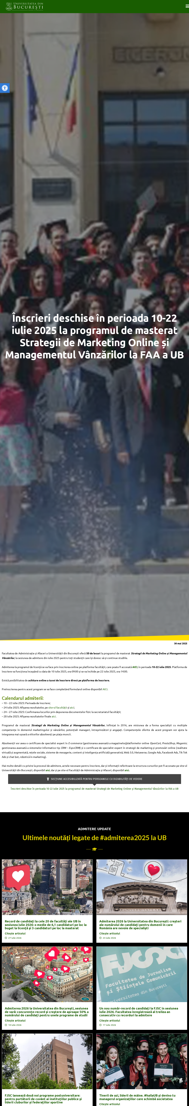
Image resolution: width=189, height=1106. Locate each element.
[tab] (94, 779)
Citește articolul (15, 933)
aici (72, 707)
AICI (105, 689)
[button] (5, 88)
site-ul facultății (57, 707)
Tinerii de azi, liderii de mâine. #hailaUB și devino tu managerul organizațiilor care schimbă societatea (137, 1097)
